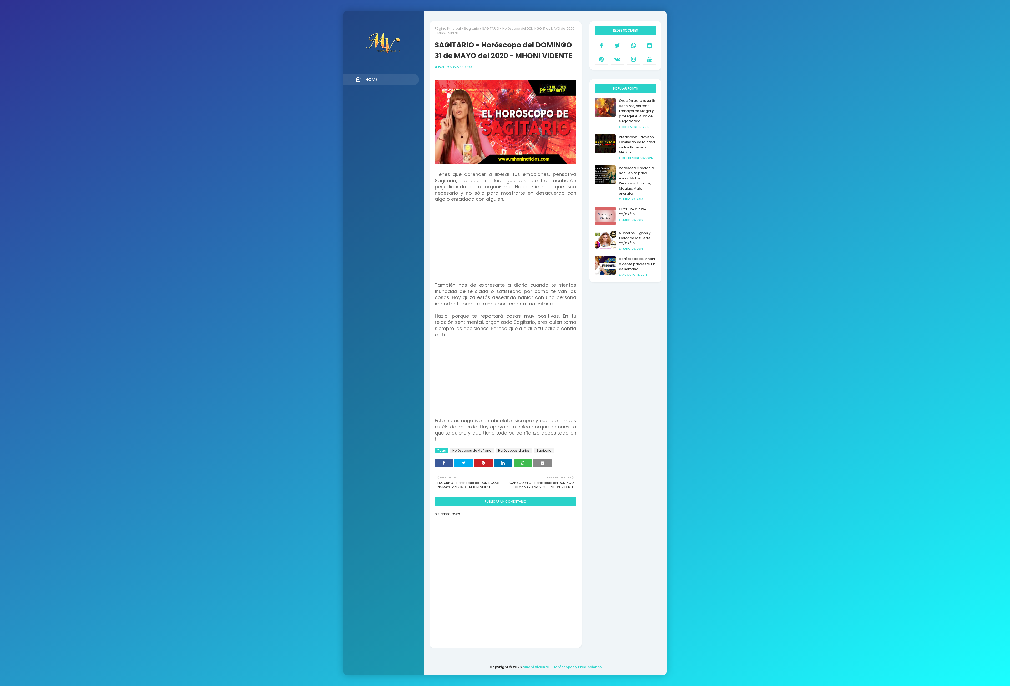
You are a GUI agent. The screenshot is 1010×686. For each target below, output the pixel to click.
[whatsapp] (633, 45)
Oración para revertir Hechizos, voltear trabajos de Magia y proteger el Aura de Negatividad (637, 111)
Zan (441, 67)
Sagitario (471, 28)
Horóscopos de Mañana (472, 450)
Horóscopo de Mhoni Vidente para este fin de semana (637, 263)
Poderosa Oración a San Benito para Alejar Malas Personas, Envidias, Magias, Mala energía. (636, 180)
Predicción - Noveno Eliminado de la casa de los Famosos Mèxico (637, 144)
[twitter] (617, 45)
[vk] (617, 59)
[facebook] (601, 45)
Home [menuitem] (371, 80)
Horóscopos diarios (514, 450)
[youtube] (649, 59)
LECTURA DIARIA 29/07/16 (632, 212)
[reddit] (649, 45)
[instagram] (633, 59)
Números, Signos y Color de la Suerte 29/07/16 (635, 238)
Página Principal (448, 28)
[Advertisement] (505, 245)
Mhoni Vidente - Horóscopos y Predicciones (562, 666)
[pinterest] (601, 59)
